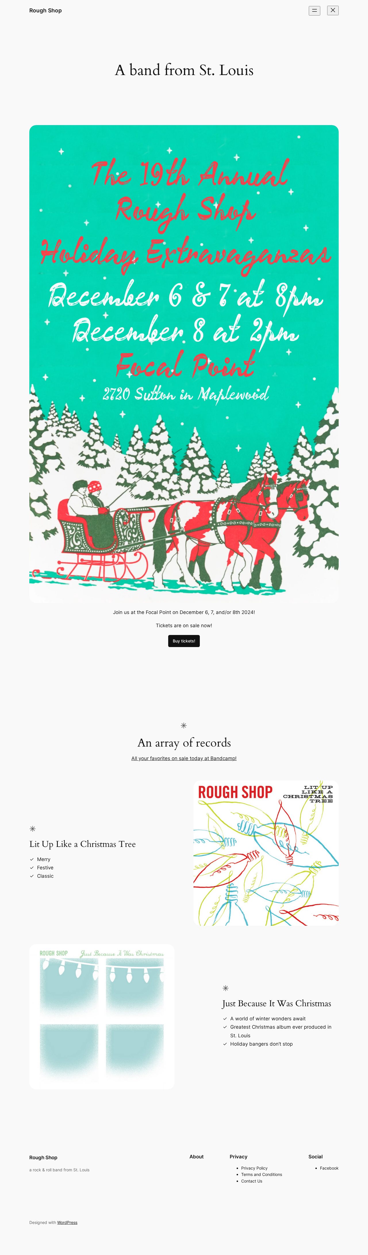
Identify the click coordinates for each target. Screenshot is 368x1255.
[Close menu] (333, 10)
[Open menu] (314, 11)
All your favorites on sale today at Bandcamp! (184, 758)
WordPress (67, 1222)
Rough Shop (45, 10)
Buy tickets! (184, 640)
